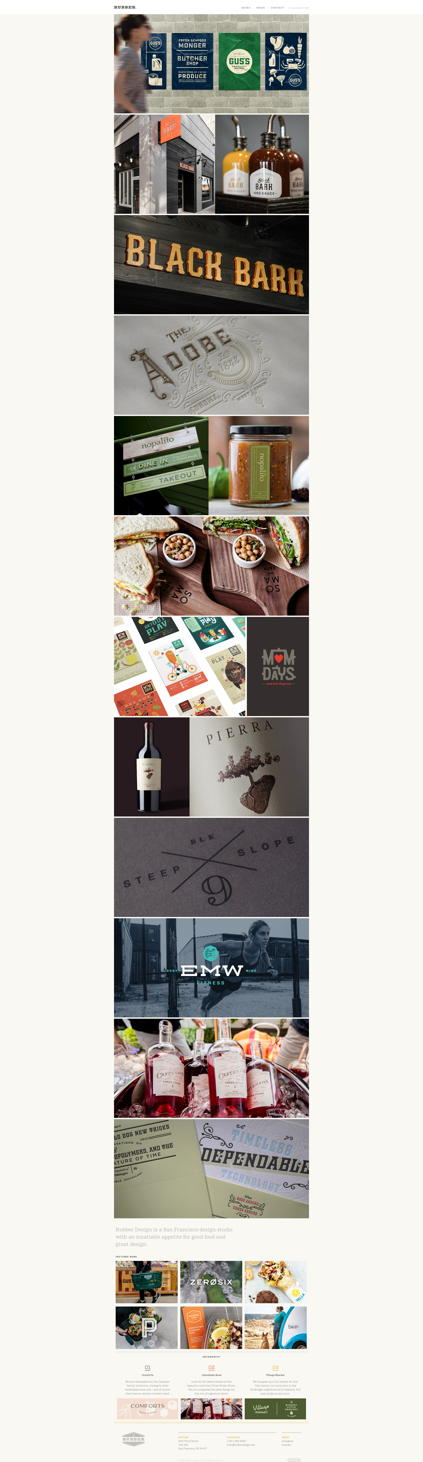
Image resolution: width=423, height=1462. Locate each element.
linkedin (286, 1445)
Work (246, 8)
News (260, 8)
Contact (277, 8)
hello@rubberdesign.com (241, 1445)
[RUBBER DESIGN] (133, 1439)
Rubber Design (124, 10)
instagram (287, 1441)
